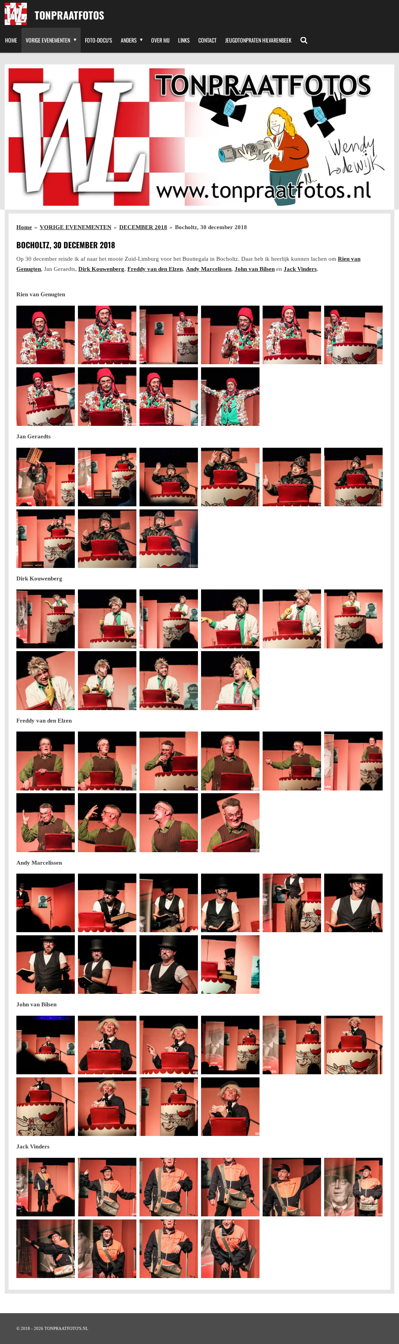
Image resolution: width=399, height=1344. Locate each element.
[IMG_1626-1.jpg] (292, 761)
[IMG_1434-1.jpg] (45, 335)
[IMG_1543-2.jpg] (169, 619)
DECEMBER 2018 (143, 227)
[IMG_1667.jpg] (230, 822)
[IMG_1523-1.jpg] (169, 539)
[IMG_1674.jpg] (107, 903)
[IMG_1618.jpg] (169, 761)
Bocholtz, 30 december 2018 (211, 227)
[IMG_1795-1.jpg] (353, 1187)
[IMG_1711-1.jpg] (107, 964)
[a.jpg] (169, 1249)
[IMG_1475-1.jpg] (230, 396)
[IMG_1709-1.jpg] (45, 964)
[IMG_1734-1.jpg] (230, 964)
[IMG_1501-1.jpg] (230, 477)
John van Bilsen (255, 269)
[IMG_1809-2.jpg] (107, 1249)
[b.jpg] (230, 1249)
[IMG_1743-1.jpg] (107, 1045)
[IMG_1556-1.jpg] (353, 619)
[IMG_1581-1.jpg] (230, 681)
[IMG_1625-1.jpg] (230, 761)
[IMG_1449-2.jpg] (292, 335)
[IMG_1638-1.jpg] (353, 761)
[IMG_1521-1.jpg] (107, 539)
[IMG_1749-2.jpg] (230, 1045)
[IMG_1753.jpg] (353, 1045)
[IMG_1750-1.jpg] (292, 1045)
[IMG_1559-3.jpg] (45, 681)
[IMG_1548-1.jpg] (230, 619)
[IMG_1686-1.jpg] (169, 903)
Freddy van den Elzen (155, 269)
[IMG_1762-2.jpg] (230, 1107)
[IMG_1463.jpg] (45, 396)
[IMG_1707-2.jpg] (353, 903)
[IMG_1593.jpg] (45, 761)
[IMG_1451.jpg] (353, 335)
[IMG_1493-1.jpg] (107, 477)
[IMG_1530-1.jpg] (45, 619)
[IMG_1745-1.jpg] (169, 1045)
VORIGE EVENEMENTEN (75, 227)
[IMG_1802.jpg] (45, 1249)
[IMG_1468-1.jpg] (107, 396)
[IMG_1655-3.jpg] (169, 822)
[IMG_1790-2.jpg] (230, 1187)
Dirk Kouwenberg (101, 269)
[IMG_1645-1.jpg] (45, 822)
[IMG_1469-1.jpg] (169, 396)
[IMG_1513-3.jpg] (353, 477)
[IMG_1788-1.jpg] (169, 1187)
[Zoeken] (304, 40)
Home (24, 227)
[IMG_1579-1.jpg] (169, 681)
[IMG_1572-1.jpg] (107, 681)
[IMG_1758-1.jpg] (107, 1107)
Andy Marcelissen (208, 269)
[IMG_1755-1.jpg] (45, 1107)
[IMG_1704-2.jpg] (292, 903)
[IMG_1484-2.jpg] (45, 477)
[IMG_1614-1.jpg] (107, 761)
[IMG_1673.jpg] (45, 903)
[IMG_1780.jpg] (45, 1187)
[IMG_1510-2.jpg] (292, 477)
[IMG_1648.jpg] (107, 822)
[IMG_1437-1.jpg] (169, 335)
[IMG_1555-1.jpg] (292, 619)
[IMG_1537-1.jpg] (107, 619)
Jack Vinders (300, 269)
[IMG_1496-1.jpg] (169, 477)
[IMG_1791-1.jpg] (292, 1187)
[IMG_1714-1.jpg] (169, 964)
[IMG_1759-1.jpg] (169, 1107)
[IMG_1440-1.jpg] (230, 335)
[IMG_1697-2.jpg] (230, 903)
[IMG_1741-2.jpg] (45, 1045)
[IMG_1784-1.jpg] (107, 1187)
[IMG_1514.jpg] (45, 539)
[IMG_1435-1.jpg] (107, 335)
